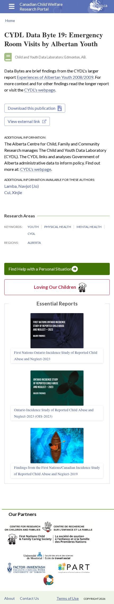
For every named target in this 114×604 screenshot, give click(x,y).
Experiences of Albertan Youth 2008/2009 (55, 77)
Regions (11, 243)
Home (10, 21)
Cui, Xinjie (13, 192)
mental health (89, 227)
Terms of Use (67, 598)
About (9, 598)
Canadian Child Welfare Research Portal (41, 6)
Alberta (34, 243)
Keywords (13, 227)
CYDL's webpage (39, 89)
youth (33, 227)
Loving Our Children (55, 287)
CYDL (31, 234)
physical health (58, 227)
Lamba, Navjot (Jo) (21, 186)
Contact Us (29, 598)
